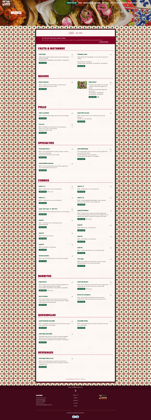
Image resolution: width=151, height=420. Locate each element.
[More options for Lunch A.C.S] (110, 186)
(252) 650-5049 (40, 403)
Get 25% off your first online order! (123, 3)
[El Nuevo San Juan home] (6, 3)
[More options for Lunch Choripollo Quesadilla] (72, 321)
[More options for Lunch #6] (110, 248)
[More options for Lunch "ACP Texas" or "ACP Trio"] (72, 209)
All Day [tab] (79, 33)
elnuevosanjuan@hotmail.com (44, 404)
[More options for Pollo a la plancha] (72, 113)
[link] (43, 63)
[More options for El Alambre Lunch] (110, 54)
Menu (80, 3)
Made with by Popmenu (42, 387)
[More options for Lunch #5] (72, 244)
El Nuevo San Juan (103, 397)
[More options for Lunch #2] (110, 225)
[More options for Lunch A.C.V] (110, 198)
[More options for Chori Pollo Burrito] (110, 282)
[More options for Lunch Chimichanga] (110, 149)
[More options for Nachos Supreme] (72, 82)
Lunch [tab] (71, 33)
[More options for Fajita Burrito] (72, 282)
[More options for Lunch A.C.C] (72, 198)
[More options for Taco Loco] (72, 124)
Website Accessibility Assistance (75, 412)
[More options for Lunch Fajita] (72, 54)
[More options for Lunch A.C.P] (72, 186)
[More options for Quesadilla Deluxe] (110, 321)
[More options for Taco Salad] (110, 259)
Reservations (88, 3)
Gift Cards (105, 3)
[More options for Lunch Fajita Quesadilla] (72, 334)
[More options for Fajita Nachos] (110, 82)
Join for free (104, 42)
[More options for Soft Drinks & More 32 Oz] (72, 358)
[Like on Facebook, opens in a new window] (75, 391)
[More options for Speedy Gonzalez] (72, 256)
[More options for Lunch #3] (72, 233)
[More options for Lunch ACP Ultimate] (110, 211)
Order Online (71, 3)
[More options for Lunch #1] (72, 220)
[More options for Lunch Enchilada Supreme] (72, 163)
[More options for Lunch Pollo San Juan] (110, 113)
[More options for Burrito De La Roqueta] (110, 295)
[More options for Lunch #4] (110, 236)
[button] (56, 58)
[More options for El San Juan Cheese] (72, 149)
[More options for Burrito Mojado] (72, 296)
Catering (97, 3)
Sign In (140, 3)
